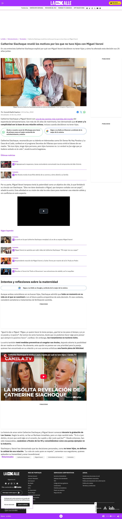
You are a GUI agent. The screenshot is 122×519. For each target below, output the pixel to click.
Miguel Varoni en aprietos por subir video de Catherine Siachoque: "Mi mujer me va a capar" (46, 250)
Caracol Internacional (34, 495)
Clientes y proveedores (60, 488)
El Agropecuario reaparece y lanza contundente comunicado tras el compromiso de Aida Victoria (48, 164)
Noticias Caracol (32, 476)
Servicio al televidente (60, 476)
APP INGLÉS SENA (79, 8)
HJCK (29, 485)
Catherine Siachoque (23, 457)
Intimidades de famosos (55, 457)
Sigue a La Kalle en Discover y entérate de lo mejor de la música (66, 131)
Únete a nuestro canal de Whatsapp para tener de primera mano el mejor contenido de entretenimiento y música (23, 132)
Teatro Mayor (31, 492)
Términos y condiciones (89, 485)
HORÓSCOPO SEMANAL (36, 8)
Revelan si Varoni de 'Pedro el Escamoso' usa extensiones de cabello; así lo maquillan (44, 271)
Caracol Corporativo (33, 497)
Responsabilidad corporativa (91, 478)
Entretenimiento (13, 39)
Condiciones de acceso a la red (91, 476)
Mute (103, 516)
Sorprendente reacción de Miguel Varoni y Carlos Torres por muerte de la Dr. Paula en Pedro (46, 261)
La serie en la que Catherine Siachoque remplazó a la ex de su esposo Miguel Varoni (44, 239)
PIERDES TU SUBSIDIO (65, 8)
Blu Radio (30, 483)
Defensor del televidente (60, 478)
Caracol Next (31, 499)
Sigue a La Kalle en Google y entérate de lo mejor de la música (45, 288)
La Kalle (3, 39)
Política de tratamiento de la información (94, 481)
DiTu (29, 488)
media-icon (61, 516)
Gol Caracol (31, 481)
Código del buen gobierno (61, 483)
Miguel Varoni (39, 457)
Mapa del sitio (58, 492)
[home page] (61, 3)
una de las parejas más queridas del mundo (54, 119)
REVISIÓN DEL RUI (50, 8)
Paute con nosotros (59, 490)
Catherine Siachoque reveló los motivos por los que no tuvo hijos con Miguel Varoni (53, 39)
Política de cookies (88, 483)
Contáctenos (57, 485)
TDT (55, 481)
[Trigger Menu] (2, 3)
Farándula (23, 39)
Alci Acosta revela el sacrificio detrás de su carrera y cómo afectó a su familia (41, 175)
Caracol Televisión (33, 478)
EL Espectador (32, 490)
